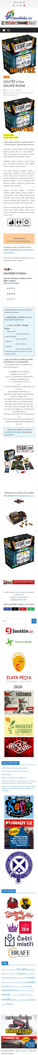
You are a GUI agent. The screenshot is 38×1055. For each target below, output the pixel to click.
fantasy (14, 974)
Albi (3, 970)
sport (13, 999)
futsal (28, 974)
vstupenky (31, 999)
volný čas (23, 1000)
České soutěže (23, 597)
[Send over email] (30, 609)
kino (22, 982)
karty (19, 982)
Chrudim (21, 969)
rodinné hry (24, 995)
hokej (9, 978)
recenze (6, 994)
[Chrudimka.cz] (4, 30)
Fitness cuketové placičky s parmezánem (14, 768)
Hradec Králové (19, 978)
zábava (9, 1003)
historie (4, 978)
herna (33, 974)
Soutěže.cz (13, 597)
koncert (5, 986)
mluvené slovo (19, 986)
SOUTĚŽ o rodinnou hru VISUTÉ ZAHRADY (15, 771)
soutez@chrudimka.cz (14, 319)
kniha (26, 982)
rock (11, 995)
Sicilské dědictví (6, 774)
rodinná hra (30, 93)
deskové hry (13, 93)
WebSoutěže (22, 600)
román (31, 995)
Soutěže (6, 77)
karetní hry (14, 982)
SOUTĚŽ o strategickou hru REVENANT (14, 778)
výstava (4, 1004)
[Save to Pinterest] (23, 609)
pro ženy (26, 990)
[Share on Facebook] (7, 609)
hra (25, 93)
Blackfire (7, 93)
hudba (31, 977)
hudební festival (6, 982)
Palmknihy (27, 986)
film (25, 974)
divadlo (7, 974)
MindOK (12, 987)
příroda (31, 991)
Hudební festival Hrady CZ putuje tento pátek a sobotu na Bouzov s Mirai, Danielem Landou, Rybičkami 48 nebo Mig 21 (19, 788)
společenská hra (12, 95)
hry (26, 977)
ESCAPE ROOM (15, 241)
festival (20, 973)
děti (10, 974)
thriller (18, 1000)
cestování (12, 970)
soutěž (5, 95)
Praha (15, 990)
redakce (20, 90)
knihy (32, 982)
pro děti (21, 990)
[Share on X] (15, 609)
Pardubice (7, 990)
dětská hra (21, 93)
